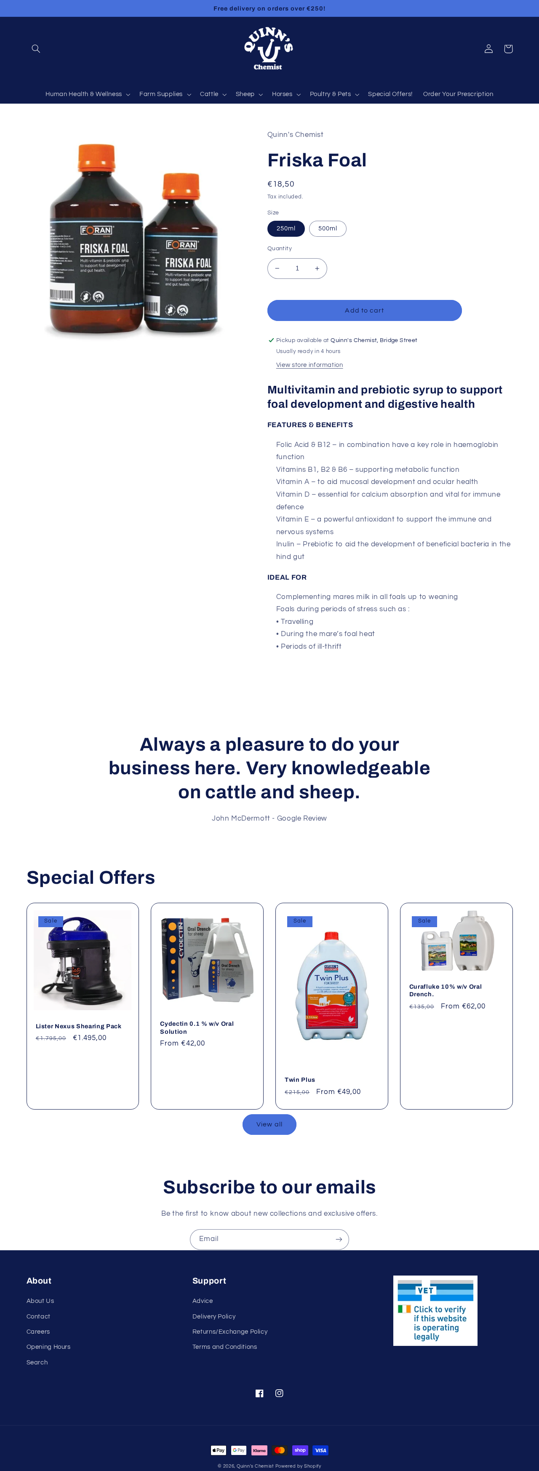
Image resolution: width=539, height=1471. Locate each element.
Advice (202, 1301)
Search (37, 1362)
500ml (327, 228)
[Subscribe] (339, 1239)
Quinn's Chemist (256, 1466)
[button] (36, 49)
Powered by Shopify (298, 1466)
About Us (40, 1301)
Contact (39, 1316)
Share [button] (286, 669)
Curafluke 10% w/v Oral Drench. (445, 990)
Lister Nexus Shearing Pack (79, 1026)
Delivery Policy (213, 1316)
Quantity (279, 248)
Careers (38, 1332)
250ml (286, 228)
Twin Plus (300, 1079)
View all (269, 1124)
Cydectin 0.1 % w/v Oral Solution (197, 1027)
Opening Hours (49, 1347)
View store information (309, 365)
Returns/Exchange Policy (230, 1332)
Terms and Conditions (224, 1347)
